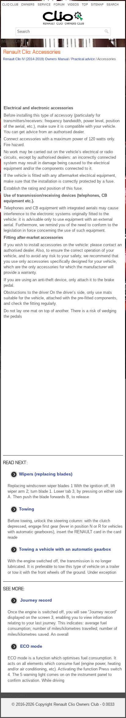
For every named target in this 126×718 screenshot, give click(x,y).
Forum (59, 4)
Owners (28, 4)
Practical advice (83, 59)
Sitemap (97, 4)
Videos (73, 4)
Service (44, 4)
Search (112, 4)
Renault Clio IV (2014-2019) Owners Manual (36, 59)
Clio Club (10, 4)
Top (85, 4)
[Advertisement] (63, 84)
